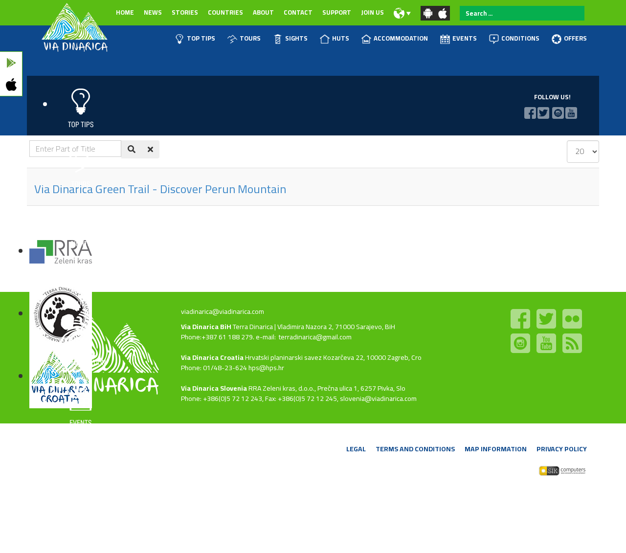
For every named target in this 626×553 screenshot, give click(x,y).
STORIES (185, 12)
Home (125, 12)
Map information (496, 448)
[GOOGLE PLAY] (11, 63)
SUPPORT (336, 12)
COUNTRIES (225, 12)
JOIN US (372, 12)
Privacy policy (562, 448)
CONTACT (298, 12)
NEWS (153, 12)
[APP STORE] (11, 85)
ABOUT (263, 12)
